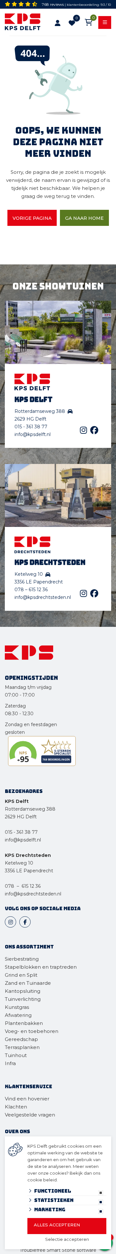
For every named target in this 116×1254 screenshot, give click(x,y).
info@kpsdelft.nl (33, 434)
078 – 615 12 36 (31, 589)
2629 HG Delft (21, 817)
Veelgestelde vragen (30, 1115)
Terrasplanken (22, 1047)
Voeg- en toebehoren (31, 1031)
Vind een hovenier (27, 1099)
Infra (10, 1063)
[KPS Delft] (24, 22)
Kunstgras (17, 1007)
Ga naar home (84, 218)
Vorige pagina (32, 218)
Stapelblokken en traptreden (41, 967)
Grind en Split (21, 975)
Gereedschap (21, 1039)
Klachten (16, 1107)
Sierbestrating (22, 959)
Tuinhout (16, 1055)
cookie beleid (42, 1179)
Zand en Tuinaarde (28, 983)
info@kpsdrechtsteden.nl (43, 597)
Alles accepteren (57, 1224)
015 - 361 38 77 (31, 427)
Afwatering (18, 1015)
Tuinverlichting (23, 999)
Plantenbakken (24, 1023)
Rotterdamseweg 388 (30, 809)
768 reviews (53, 4)
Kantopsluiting (23, 991)
